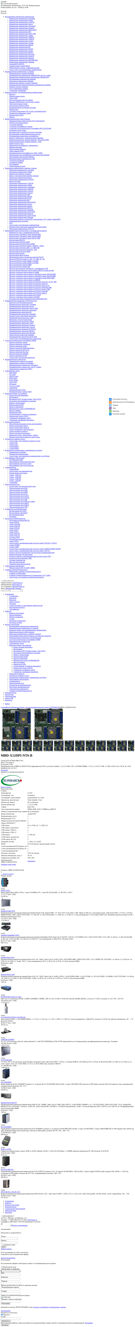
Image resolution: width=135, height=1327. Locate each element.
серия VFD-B (14, 522)
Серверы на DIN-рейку (17, 573)
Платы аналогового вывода (19, 428)
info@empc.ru (18, 583)
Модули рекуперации (17, 562)
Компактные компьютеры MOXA (21, 53)
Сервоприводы (10, 467)
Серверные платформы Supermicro (21, 420)
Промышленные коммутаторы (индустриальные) (27, 121)
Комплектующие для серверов (16, 393)
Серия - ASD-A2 (15, 475)
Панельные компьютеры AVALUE (21, 229)
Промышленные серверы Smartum (21, 73)
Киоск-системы (14, 181)
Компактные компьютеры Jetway (21, 24)
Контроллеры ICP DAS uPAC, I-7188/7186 (24, 248)
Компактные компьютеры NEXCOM (22, 34)
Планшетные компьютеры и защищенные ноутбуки (23, 450)
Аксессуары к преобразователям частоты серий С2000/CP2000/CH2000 (35, 549)
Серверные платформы (17, 90)
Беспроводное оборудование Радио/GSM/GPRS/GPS (28, 299)
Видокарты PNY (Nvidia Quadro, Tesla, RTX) (25, 399)
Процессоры (13, 109)
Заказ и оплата (14, 602)
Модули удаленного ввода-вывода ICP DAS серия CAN (29, 285)
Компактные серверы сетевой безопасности (25, 571)
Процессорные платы (17, 96)
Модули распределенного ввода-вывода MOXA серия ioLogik (31, 270)
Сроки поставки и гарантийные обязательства (26, 605)
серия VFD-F (14, 530)
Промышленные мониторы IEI (20, 312)
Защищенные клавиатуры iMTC (20, 369)
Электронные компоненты (14, 566)
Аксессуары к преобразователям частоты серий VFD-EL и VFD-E (33, 543)
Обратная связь (10, 696)
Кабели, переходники (17, 403)
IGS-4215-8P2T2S (7, 1169)
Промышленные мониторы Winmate (22, 333)
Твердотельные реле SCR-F (19, 496)
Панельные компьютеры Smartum (21, 81)
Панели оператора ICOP (18, 356)
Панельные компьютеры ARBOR (21, 189)
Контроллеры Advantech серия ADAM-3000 (25, 234)
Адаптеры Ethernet (16, 125)
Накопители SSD (15, 412)
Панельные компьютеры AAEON (21, 183)
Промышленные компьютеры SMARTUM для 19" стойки (30, 75)
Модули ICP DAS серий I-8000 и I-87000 (23, 261)
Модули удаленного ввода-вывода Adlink (24, 272)
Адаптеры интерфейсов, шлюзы (20, 126)
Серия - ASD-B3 (15, 479)
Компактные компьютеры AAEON (21, 22)
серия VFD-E (14, 541)
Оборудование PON (16, 151)
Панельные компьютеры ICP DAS (21, 179)
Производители (10, 693)
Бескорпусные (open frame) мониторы (22, 316)
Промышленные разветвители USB (22, 159)
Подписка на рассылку (17, 621)
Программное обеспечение (14, 458)
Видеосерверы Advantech (18, 513)
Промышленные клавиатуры (15, 359)
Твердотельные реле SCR (18, 494)
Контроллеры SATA (16, 115)
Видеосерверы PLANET (18, 511)
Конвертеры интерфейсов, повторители (23, 145)
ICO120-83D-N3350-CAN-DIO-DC (13, 1017)
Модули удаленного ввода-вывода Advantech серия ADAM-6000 (32, 276)
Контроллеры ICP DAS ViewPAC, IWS (23, 250)
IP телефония (14, 164)
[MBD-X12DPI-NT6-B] (49, 739)
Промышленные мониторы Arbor (21, 323)
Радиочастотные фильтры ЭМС (20, 558)
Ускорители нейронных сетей (20, 113)
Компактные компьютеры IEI (19, 47)
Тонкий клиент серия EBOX (19, 66)
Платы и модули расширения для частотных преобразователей (31, 553)
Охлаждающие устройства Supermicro (22, 414)
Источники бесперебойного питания (22, 401)
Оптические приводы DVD (19, 106)
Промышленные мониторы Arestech (22, 325)
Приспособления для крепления (20, 554)
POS (10, 223)
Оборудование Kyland (17, 166)
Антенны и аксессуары (17, 130)
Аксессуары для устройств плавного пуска (24, 441)
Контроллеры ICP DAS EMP (19, 242)
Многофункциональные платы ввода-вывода (25, 424)
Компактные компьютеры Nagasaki (21, 54)
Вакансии (12, 600)
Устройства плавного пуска (15, 439)
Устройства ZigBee (16, 162)
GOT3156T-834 (6, 1060)
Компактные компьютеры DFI (20, 32)
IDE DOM (13, 373)
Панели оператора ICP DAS (19, 350)
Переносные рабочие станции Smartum (23, 83)
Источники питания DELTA (19, 520)
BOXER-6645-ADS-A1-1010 (11, 997)
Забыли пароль (6, 1249)
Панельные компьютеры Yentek (20, 172)
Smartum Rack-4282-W (9, 1103)
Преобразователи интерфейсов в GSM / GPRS (26, 153)
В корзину (4, 770)
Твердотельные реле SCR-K (19, 498)
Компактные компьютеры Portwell (21, 58)
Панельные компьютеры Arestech (21, 191)
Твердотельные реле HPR (18, 492)
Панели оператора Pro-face (18, 352)
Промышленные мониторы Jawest (21, 306)
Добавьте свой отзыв (8, 864)
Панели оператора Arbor (18, 346)
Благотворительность (17, 607)
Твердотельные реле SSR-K (19, 505)
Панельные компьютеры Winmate (21, 217)
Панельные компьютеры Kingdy (20, 206)
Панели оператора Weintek (18, 354)
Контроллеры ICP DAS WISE (19, 251)
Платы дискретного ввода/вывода (21, 429)
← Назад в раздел (7, 874)
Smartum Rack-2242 (8, 974)
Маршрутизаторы (15, 147)
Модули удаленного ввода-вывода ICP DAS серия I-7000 (29, 289)
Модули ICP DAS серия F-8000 (20, 265)
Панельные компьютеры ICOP (20, 198)
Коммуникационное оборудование (17, 119)
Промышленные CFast (17, 390)
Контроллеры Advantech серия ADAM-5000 (25, 236)
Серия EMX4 (14, 448)
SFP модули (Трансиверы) (18, 123)
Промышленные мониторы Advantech (23, 310)
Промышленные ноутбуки (18, 221)
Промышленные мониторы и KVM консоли (21, 301)
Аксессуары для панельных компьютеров (24, 225)
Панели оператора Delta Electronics (21, 348)
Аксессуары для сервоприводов (20, 471)
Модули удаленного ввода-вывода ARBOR (24, 280)
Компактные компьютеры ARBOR (21, 37)
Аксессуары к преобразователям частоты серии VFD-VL (29, 551)
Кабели (12, 117)
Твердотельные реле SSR (18, 499)
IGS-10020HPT (6, 1082)
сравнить (12, 772)
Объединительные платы (18, 104)
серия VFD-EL (14, 528)
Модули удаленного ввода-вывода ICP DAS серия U (28, 293)
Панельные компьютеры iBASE (20, 196)
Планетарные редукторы (18, 473)
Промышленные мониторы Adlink (21, 321)
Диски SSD (13, 98)
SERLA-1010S (6, 1149)
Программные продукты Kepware (21, 465)
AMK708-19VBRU (7, 1039)
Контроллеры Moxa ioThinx (19, 255)
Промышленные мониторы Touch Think (23, 308)
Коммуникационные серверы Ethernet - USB (25, 142)
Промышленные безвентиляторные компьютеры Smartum (30, 85)
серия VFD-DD (14, 524)
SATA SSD (13, 382)
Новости (8, 611)
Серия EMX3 (14, 446)
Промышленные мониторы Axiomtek (22, 304)
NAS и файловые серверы (18, 89)
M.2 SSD (12, 374)
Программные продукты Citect (20, 463)
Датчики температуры (17, 560)
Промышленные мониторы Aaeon (21, 318)
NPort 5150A (5, 890)
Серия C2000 (14, 547)
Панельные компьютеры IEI (19, 200)
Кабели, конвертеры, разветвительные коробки (26, 138)
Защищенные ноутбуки (17, 452)
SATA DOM (13, 380)
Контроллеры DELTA (17, 240)
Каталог (9, 707)
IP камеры (12, 517)
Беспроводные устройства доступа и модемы (25, 132)
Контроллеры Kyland (16, 253)
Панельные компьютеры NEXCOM (22, 212)
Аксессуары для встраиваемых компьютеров (25, 70)
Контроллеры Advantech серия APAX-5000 (24, 238)
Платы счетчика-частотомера (19, 433)
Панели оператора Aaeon (18, 342)
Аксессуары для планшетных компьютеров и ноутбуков (29, 456)
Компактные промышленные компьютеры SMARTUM (29, 77)
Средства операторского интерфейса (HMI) (20, 340)
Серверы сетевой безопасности (16, 570)
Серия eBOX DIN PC (17, 64)
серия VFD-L (14, 532)
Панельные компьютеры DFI (19, 195)
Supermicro (31, 861)
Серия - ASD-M (15, 481)
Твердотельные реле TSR (18, 507)
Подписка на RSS (15, 622)
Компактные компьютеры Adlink (21, 36)
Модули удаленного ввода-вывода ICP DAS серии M (28, 284)
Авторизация (5, 1311)
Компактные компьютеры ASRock (21, 39)
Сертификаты (14, 609)
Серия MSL (13, 482)
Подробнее (89, 1323)
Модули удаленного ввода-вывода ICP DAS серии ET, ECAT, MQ (33, 282)
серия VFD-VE (14, 534)
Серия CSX (13, 443)
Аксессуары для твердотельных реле (22, 486)
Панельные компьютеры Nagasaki (21, 210)
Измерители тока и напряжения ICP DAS (24, 232)
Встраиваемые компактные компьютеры (19, 17)
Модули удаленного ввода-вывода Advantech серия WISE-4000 (32, 278)
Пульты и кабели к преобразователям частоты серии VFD (30, 556)
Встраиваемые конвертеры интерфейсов (23, 136)
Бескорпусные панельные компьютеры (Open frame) (28, 227)
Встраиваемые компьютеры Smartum (22, 79)
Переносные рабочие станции (20, 174)
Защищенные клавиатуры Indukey (21, 363)
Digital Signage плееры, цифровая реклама (24, 68)
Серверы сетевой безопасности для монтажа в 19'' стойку (30, 575)
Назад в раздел (6, 787)
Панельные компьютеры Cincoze (21, 193)
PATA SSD (13, 378)
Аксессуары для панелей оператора (22, 357)
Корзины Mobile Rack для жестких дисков (24, 102)
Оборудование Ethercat (17, 149)
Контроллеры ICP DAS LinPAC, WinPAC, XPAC (26, 246)
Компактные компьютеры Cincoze (21, 43)
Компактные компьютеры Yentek (21, 20)
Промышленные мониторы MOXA (22, 331)
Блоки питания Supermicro (18, 395)
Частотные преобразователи (15, 518)
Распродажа (9, 694)
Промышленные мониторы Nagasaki (22, 314)
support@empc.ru (18, 586)
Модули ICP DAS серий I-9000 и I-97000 (23, 263)
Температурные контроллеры (19, 564)
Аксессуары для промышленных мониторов (25, 339)
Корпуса (12, 94)
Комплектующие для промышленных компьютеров (23, 92)
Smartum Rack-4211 (8, 957)
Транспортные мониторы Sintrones (21, 335)
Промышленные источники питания (22, 107)
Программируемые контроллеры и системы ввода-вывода (26, 231)
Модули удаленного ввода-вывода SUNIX (24, 297)
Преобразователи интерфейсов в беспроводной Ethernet (29, 155)
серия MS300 (14, 469)
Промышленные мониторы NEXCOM (23, 337)
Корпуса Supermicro (16, 407)
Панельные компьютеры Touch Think (22, 215)
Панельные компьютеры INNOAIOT (22, 202)
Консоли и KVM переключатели (21, 303)
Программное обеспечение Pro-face (22, 462)
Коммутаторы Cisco (16, 143)
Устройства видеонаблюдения (16, 509)
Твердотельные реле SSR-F (19, 503)
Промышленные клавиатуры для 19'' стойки (25, 367)
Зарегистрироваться (8, 1258)
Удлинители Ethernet (16, 160)
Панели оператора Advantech (19, 344)
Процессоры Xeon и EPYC (19, 416)
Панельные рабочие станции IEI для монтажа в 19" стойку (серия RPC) (35, 219)
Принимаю (5, 1325)
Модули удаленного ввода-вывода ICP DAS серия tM (28, 291)
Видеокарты (13, 397)
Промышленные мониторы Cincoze (22, 327)
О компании (9, 594)
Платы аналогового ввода (18, 426)
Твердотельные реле (12, 484)
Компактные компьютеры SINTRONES (23, 60)
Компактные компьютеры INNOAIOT (23, 30)
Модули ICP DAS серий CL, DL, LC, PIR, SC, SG (27, 259)
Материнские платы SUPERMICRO (22, 409)
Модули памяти (15, 410)
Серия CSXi (13, 445)
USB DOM (13, 388)
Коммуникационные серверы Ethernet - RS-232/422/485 (29, 140)
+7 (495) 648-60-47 (7, 581)
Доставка (12, 604)
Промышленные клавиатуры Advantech (23, 365)
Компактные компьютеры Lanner (21, 51)
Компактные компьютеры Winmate (21, 62)
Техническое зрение (16, 539)
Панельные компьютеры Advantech (22, 187)
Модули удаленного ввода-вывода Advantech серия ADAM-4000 (32, 274)
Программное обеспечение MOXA (21, 157)
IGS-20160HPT (6, 1127)
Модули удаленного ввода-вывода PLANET (25, 295)
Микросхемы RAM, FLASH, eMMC (22, 568)
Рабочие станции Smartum (18, 87)
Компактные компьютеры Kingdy (21, 49)
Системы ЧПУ (14, 537)
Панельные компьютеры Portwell (21, 214)
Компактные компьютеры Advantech (22, 26)
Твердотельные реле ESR (18, 488)
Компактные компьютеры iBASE (21, 45)
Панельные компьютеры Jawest (20, 204)
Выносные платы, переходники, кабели (23, 435)
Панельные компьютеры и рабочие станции (21, 168)
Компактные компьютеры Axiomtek (22, 18)
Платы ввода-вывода (12, 422)
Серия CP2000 (14, 545)
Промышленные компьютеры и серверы (19, 71)
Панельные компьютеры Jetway (20, 178)
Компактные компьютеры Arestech (21, 28)
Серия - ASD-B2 (15, 477)
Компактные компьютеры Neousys (21, 56)
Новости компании (16, 617)
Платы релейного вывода (18, 431)
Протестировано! (15, 615)
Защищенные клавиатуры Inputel (21, 361)
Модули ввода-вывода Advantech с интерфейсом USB (28, 268)
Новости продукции (16, 613)
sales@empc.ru (17, 584)
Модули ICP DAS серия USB (19, 267)
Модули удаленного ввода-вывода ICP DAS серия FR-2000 (30, 287)
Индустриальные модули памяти (21, 100)
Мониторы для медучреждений (20, 320)
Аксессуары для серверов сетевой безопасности (26, 577)
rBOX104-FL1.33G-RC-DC (10, 1192)
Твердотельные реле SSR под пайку (22, 501)
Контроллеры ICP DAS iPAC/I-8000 (22, 244)
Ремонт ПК (9, 698)
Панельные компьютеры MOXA (21, 208)
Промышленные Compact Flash (20, 392)
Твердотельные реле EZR (18, 490)
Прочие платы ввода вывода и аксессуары (24, 437)
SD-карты (12, 384)
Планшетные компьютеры (18, 454)
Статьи (11, 619)
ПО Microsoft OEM (16, 460)
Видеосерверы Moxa (16, 515)
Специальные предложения (15, 1209)
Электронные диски (12, 371)
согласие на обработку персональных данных (49, 1307)
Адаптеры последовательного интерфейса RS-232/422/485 (30, 128)
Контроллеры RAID (16, 405)
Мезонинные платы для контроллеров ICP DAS (26, 257)
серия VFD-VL (14, 535)
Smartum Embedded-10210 (10, 935)
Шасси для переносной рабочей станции (24, 176)
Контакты (12, 598)
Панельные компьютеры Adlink (20, 185)
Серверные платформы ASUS (20, 418)
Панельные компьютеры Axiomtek (21, 170)
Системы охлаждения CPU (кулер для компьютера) (27, 111)
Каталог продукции (12, 624)
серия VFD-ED (14, 526)
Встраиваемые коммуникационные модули (24, 134)
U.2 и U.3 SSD (14, 386)
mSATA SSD (13, 376)
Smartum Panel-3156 (8, 911)
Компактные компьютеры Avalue (21, 41)
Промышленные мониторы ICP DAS (22, 329)
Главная (4, 707)
